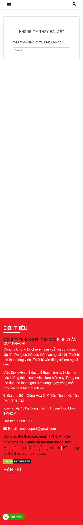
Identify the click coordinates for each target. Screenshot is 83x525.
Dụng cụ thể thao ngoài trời (48, 442)
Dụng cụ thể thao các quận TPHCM (32, 436)
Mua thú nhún (14, 448)
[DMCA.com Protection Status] (17, 461)
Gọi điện (16, 517)
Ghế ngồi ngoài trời (44, 448)
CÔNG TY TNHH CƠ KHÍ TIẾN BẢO (29, 339)
